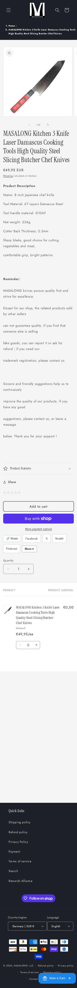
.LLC (31, 965)
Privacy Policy (18, 842)
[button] (8, 10)
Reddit (59, 538)
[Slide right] (48, 124)
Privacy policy (66, 965)
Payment (14, 851)
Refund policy (18, 832)
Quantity (8, 560)
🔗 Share (12, 538)
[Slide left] (29, 124)
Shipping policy (20, 822)
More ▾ (29, 548)
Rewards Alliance (21, 881)
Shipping (8, 175)
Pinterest (11, 549)
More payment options (38, 529)
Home (12, 25)
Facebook (31, 538)
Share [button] (12, 482)
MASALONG (21, 965)
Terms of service (20, 861)
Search (13, 871)
